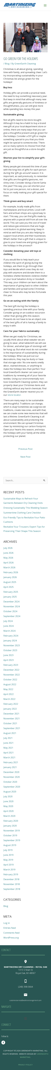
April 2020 (8, 811)
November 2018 (11, 884)
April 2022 (8, 694)
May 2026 (8, 557)
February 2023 (10, 664)
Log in (6, 923)
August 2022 (9, 684)
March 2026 (9, 567)
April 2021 (8, 752)
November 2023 (11, 645)
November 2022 (11, 674)
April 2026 (8, 562)
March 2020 (9, 815)
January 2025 (10, 596)
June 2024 (8, 625)
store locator (14, 394)
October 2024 (10, 611)
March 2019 (9, 869)
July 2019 (8, 850)
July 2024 (8, 621)
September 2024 (11, 616)
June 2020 (8, 801)
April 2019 (8, 864)
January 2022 (10, 708)
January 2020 (10, 825)
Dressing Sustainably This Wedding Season (25, 507)
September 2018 (11, 889)
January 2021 (10, 767)
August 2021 (9, 733)
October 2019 (10, 835)
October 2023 (10, 650)
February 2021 (10, 762)
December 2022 (11, 669)
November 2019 (11, 830)
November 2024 (11, 606)
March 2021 (9, 757)
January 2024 (10, 640)
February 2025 (10, 591)
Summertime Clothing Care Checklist (22, 512)
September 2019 (11, 840)
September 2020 (11, 786)
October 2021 (10, 723)
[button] (25, 1018)
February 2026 (10, 572)
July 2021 (8, 738)
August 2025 (9, 582)
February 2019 (10, 874)
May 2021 (8, 747)
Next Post (25, 456)
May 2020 (8, 806)
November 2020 (11, 776)
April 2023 (8, 660)
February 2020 (10, 820)
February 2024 (10, 635)
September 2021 (11, 728)
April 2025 (8, 586)
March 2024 (9, 630)
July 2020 (8, 796)
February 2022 (10, 703)
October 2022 (10, 679)
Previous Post (25, 448)
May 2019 (8, 859)
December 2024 (11, 601)
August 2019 (9, 845)
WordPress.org (11, 937)
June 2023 (8, 655)
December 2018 (11, 879)
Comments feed (11, 932)
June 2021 (8, 742)
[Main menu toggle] (45, 5)
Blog (7, 63)
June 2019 (8, 854)
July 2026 (8, 548)
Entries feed (9, 927)
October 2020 (10, 781)
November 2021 (11, 718)
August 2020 (9, 791)
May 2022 (8, 689)
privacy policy (25, 1065)
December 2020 (11, 772)
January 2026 (10, 577)
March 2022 (9, 699)
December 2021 (11, 713)
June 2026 (8, 552)
